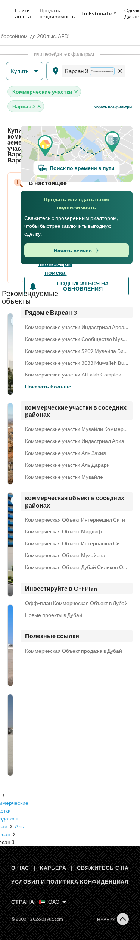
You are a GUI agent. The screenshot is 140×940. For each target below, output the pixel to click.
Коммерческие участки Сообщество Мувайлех (76, 339)
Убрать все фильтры (113, 107)
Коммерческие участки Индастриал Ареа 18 (76, 327)
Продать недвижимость (57, 13)
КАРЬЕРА (53, 868)
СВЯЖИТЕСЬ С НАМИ (107, 868)
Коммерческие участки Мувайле (64, 477)
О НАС (20, 868)
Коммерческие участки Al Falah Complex (73, 375)
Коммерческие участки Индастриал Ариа (74, 441)
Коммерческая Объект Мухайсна (65, 555)
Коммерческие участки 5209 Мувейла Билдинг (76, 351)
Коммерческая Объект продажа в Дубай (73, 651)
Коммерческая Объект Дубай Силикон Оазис (76, 567)
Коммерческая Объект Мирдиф (63, 531)
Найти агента (23, 13)
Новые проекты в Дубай (53, 615)
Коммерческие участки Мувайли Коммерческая (76, 429)
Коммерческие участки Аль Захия (65, 453)
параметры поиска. (55, 268)
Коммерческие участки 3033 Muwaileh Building (76, 363)
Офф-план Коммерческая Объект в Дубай (76, 603)
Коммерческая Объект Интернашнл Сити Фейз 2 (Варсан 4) (76, 543)
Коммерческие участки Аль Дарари (67, 465)
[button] (24, 71)
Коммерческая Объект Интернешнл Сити (75, 520)
